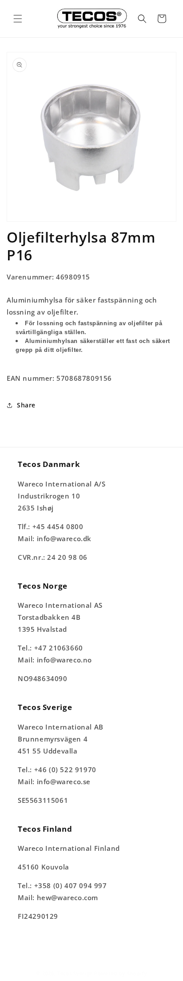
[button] (18, 18)
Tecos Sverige (74, 973)
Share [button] (26, 405)
